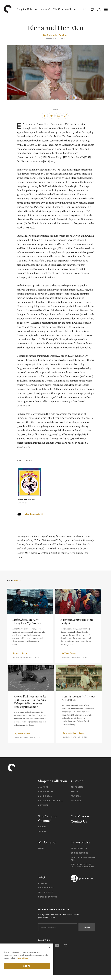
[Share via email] (59, 116)
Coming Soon (45, 796)
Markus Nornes (23, 734)
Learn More (22, 958)
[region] (26, 959)
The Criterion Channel (65, 9)
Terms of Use (80, 842)
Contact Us (79, 821)
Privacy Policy (79, 848)
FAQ (41, 877)
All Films (43, 787)
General (42, 883)
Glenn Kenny (21, 653)
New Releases (45, 791)
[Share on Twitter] (52, 116)
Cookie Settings (79, 853)
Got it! (26, 966)
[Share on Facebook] (45, 116)
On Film (16, 657)
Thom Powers (70, 653)
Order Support (46, 888)
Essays (49, 39)
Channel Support (47, 897)
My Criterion (47, 842)
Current (45, 9)
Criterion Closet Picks (50, 801)
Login (41, 848)
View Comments (34, 514)
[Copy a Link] (65, 116)
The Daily (76, 801)
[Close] (50, 947)
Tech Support (45, 892)
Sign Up (42, 831)
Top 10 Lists (77, 787)
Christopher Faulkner (57, 35)
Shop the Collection (27, 9)
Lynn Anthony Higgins (75, 733)
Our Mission (80, 816)
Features (76, 796)
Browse (42, 827)
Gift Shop (43, 805)
